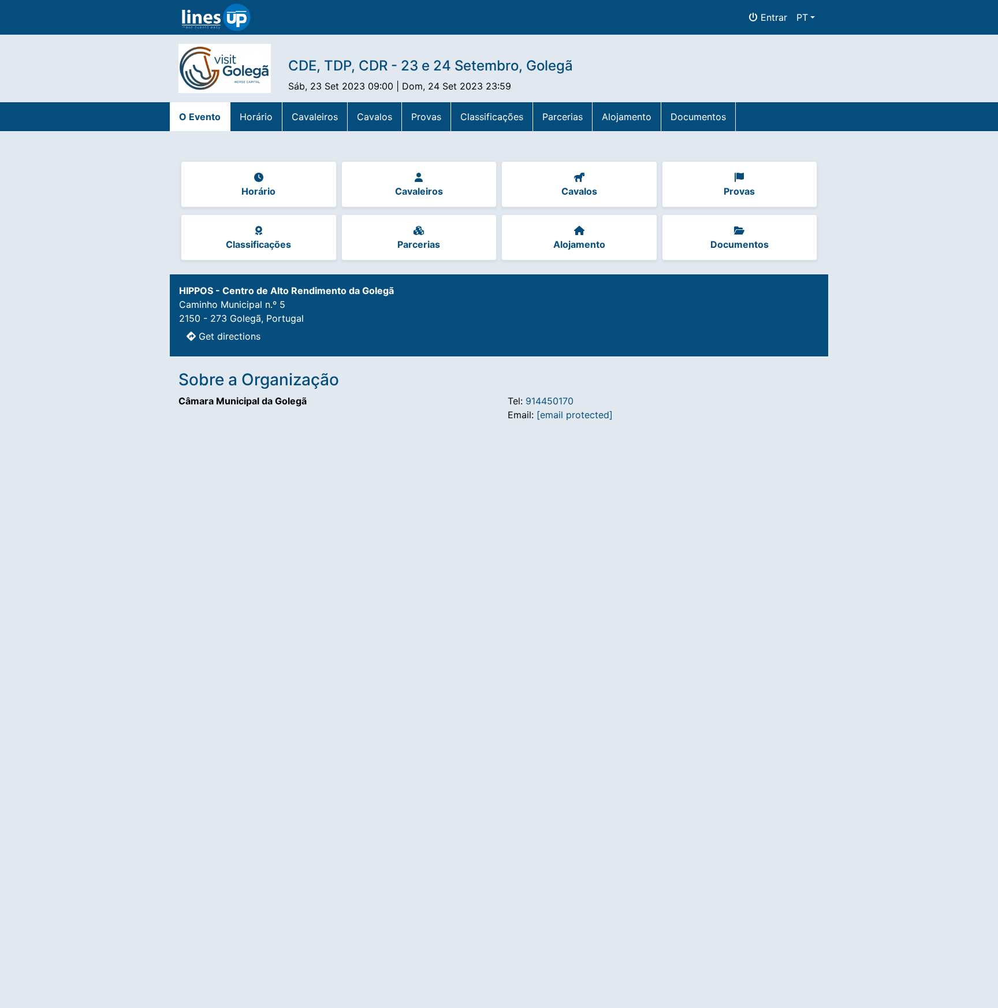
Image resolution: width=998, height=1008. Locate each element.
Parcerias (562, 116)
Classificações (491, 116)
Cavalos (374, 116)
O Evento (200, 116)
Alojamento (626, 116)
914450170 (550, 401)
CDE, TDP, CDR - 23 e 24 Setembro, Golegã (430, 65)
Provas (426, 116)
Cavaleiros (315, 116)
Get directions (228, 336)
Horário (256, 116)
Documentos (698, 116)
